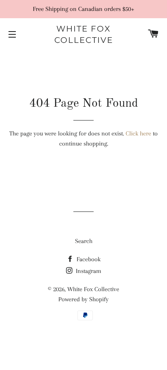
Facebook (88, 259)
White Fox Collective (83, 34)
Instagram (87, 271)
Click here (138, 133)
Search (83, 241)
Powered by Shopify (83, 299)
